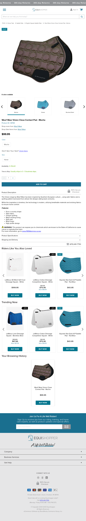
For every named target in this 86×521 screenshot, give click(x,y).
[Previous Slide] (2, 106)
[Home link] (4, 23)
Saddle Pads (19, 23)
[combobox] (43, 17)
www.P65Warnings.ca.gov (31, 231)
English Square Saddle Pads (34, 23)
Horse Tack (11, 23)
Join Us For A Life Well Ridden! (43, 416)
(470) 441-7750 (75, 244)
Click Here (23, 151)
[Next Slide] (84, 106)
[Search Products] (81, 17)
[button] (6, 144)
